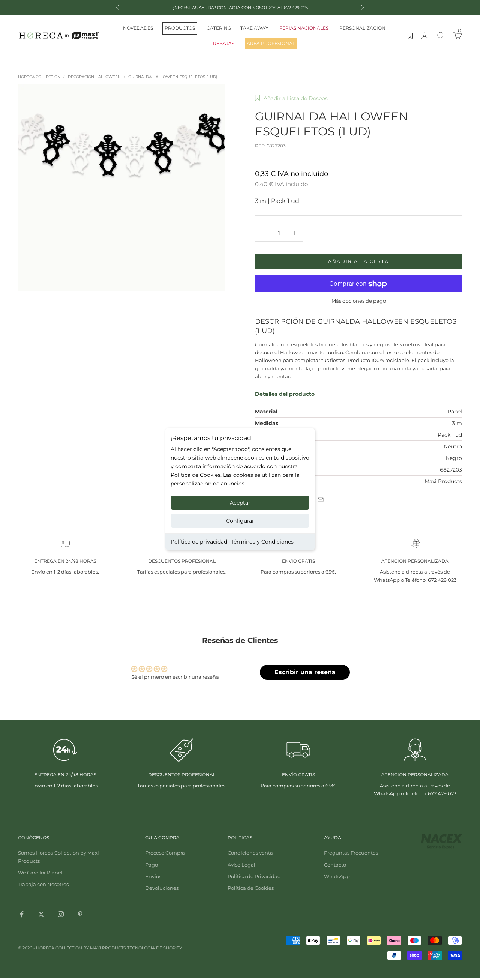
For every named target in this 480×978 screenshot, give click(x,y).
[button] (291, 98)
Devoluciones (161, 888)
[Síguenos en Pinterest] (80, 914)
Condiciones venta (250, 853)
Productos (180, 28)
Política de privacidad (199, 541)
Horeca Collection (39, 76)
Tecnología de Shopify (154, 948)
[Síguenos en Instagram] (60, 914)
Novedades (138, 28)
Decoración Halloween (94, 76)
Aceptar (240, 502)
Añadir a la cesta (358, 261)
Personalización (362, 28)
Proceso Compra (165, 853)
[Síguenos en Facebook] (22, 914)
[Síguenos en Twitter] (41, 914)
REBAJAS (223, 43)
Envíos (153, 876)
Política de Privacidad (254, 876)
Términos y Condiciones (262, 541)
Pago (151, 865)
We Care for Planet (40, 873)
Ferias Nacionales (303, 28)
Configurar (240, 520)
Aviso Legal (241, 865)
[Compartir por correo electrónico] (321, 500)
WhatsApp (337, 876)
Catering (219, 28)
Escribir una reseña (305, 672)
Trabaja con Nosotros (43, 884)
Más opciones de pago (359, 301)
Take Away (254, 28)
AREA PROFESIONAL (271, 43)
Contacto (335, 865)
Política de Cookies (251, 888)
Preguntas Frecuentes (351, 853)
